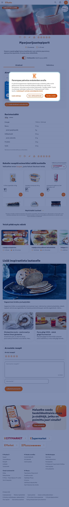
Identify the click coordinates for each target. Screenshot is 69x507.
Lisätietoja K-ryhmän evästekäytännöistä (29, 91)
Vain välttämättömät (35, 95)
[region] (34, 86)
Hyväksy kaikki (51, 95)
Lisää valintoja (16, 95)
